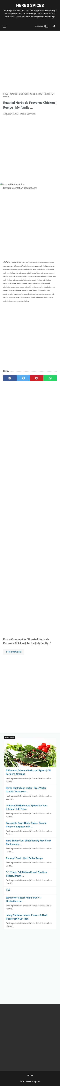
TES (8, 889)
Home (30, 1075)
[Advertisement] (30, 62)
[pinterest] (36, 378)
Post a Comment (28, 114)
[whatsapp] (50, 378)
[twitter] (23, 378)
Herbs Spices (30, 5)
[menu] (6, 26)
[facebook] (10, 378)
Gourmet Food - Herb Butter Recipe (24, 858)
